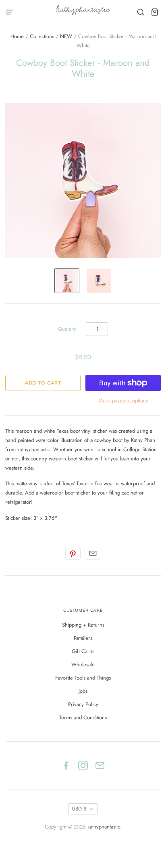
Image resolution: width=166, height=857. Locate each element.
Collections (42, 36)
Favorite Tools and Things (83, 678)
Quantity (67, 329)
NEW (66, 36)
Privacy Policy (83, 704)
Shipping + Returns (83, 625)
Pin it (73, 553)
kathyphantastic (103, 827)
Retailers (83, 638)
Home (17, 36)
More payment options (123, 400)
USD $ (79, 808)
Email (93, 553)
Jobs (83, 691)
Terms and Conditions (83, 717)
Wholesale (83, 664)
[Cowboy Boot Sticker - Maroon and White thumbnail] (67, 281)
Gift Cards (83, 651)
